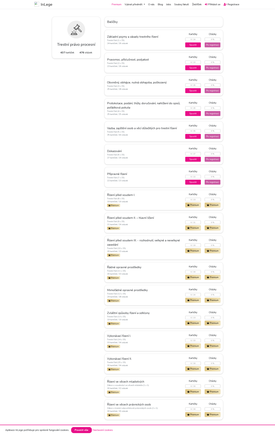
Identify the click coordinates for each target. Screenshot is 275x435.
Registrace (233, 4)
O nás (151, 4)
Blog (160, 4)
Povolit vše (81, 430)
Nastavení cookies (103, 430)
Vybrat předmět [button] (134, 4)
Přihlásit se (214, 4)
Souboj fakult (181, 4)
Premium (116, 4)
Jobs (168, 4)
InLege (46, 4)
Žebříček (197, 4)
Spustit (193, 44)
